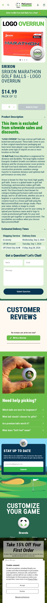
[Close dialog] (45, 539)
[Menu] (3, 5)
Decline (22, 591)
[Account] (37, 5)
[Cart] (44, 5)
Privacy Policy (32, 579)
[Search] (8, 5)
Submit (23, 469)
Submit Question (23, 291)
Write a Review (18, 338)
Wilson (34, 537)
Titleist (12, 537)
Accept (22, 585)
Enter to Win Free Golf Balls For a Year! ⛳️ (23, 13)
